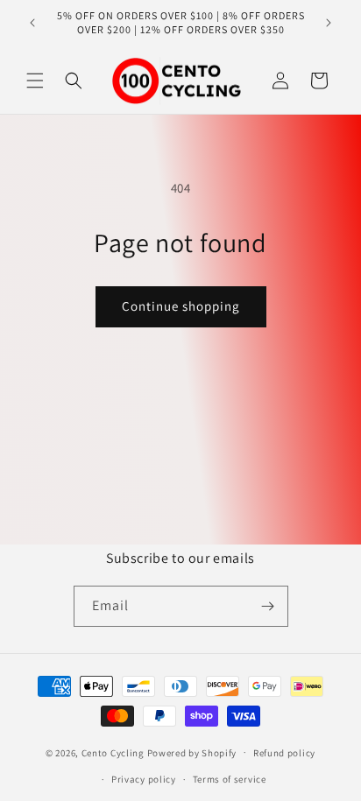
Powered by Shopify (192, 752)
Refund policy (284, 753)
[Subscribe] (268, 606)
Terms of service (229, 779)
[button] (35, 80)
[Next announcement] (328, 23)
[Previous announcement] (32, 23)
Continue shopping (181, 306)
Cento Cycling (113, 752)
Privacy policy (143, 779)
